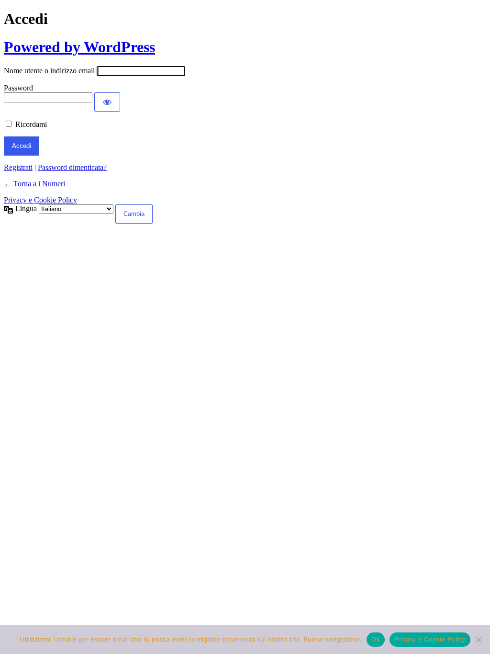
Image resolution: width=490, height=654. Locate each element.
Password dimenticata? (72, 167)
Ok (375, 639)
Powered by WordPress (79, 47)
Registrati (18, 167)
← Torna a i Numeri (34, 184)
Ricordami (31, 124)
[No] (478, 639)
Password (18, 88)
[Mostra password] (107, 102)
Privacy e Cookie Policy (40, 200)
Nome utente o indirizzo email (49, 71)
